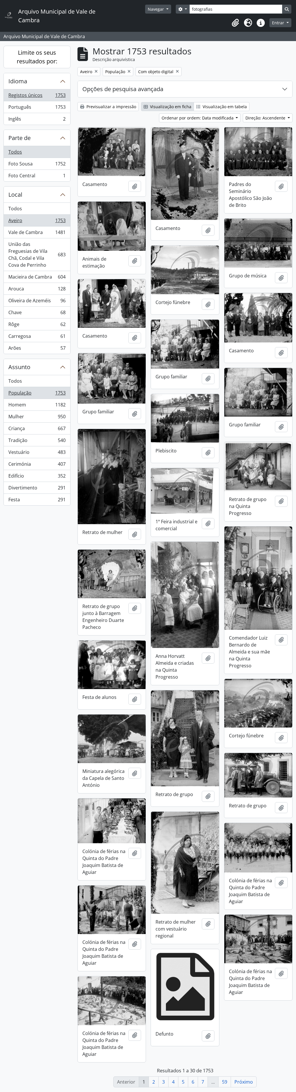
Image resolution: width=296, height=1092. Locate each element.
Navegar (156, 9)
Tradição (37, 441)
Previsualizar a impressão (110, 106)
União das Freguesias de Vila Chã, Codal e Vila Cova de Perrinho (37, 254)
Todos (15, 152)
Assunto (19, 367)
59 (224, 1082)
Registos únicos (37, 96)
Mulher (37, 418)
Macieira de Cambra (37, 278)
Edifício (37, 477)
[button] (235, 22)
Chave (37, 313)
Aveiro (37, 221)
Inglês (37, 120)
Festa (37, 500)
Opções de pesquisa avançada (122, 89)
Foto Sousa (37, 165)
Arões (37, 349)
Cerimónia (37, 465)
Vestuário (37, 453)
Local (15, 194)
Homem (37, 406)
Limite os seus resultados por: (37, 57)
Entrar (278, 22)
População (37, 394)
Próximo (243, 1082)
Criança (37, 429)
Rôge (37, 325)
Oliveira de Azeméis (37, 302)
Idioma (17, 81)
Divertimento (37, 489)
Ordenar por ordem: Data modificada (198, 118)
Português (37, 108)
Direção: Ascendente (265, 118)
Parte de (19, 138)
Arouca (37, 290)
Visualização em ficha (170, 106)
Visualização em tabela (224, 106)
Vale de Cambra (37, 233)
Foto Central (37, 176)
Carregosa (37, 337)
